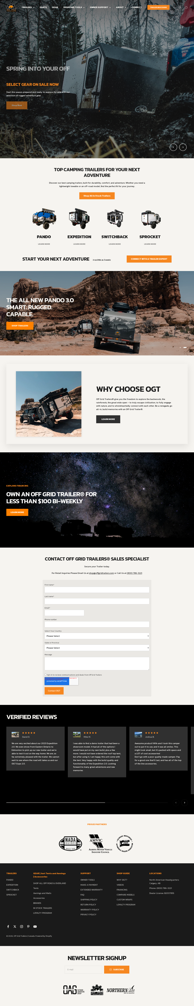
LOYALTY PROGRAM (42, 912)
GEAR (55, 7)
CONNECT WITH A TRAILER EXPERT (149, 258)
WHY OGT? (122, 879)
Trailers (27, 7)
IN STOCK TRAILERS (42, 908)
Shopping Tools (72, 7)
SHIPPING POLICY (89, 899)
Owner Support (99, 7)
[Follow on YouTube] (35, 926)
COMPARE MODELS (125, 894)
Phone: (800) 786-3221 (160, 888)
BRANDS (37, 903)
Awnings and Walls (42, 893)
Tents (35, 888)
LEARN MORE (175, 322)
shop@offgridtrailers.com (101, 573)
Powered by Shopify (43, 936)
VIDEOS (120, 884)
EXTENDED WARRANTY (92, 889)
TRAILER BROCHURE (158, 7)
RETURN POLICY (88, 904)
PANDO (9, 879)
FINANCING (122, 889)
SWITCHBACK (12, 889)
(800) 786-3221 (134, 573)
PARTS (43, 7)
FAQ (82, 894)
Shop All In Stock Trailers (97, 195)
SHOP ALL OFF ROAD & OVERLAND (49, 883)
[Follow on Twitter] (15, 926)
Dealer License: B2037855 (161, 893)
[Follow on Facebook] (8, 926)
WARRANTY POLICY (90, 909)
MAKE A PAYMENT (89, 884)
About (120, 7)
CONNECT (137, 7)
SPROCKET (11, 894)
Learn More (97, 102)
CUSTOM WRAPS (124, 899)
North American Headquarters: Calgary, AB (164, 881)
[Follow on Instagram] (21, 926)
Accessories (39, 898)
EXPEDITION (12, 884)
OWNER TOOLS (88, 879)
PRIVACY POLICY (88, 914)
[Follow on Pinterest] (28, 926)
